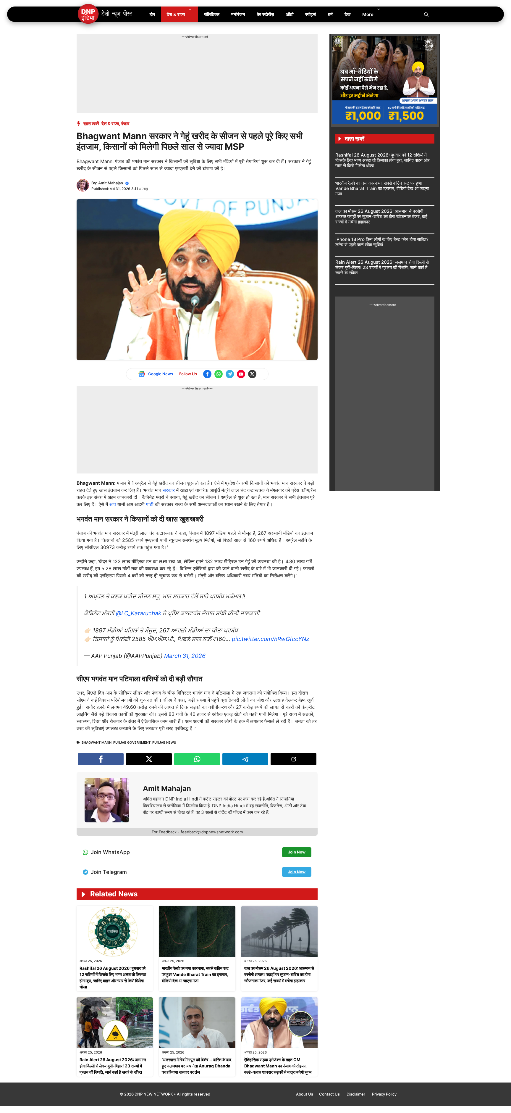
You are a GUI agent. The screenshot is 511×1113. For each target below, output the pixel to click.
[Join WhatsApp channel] (218, 374)
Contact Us (330, 1094)
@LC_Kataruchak (138, 613)
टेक (347, 14)
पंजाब (125, 123)
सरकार (169, 490)
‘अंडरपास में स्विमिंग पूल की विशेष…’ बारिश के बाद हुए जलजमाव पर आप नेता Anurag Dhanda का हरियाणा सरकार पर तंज (196, 1066)
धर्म (330, 14)
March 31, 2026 (185, 655)
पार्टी (149, 504)
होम (152, 14)
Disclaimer (356, 1094)
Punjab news (164, 742)
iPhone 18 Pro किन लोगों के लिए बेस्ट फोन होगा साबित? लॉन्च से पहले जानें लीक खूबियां (381, 241)
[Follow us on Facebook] (207, 374)
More (367, 14)
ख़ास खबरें (91, 123)
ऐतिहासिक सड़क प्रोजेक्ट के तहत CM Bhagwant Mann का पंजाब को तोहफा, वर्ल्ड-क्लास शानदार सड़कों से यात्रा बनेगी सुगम (277, 1066)
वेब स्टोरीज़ (265, 14)
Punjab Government (132, 742)
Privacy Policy (384, 1094)
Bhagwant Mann (96, 742)
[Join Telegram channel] (230, 374)
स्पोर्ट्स (310, 14)
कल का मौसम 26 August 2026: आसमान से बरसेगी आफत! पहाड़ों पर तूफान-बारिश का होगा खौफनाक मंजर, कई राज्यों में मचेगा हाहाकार (279, 974)
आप (112, 504)
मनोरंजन (238, 14)
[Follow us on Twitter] (252, 374)
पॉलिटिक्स (211, 14)
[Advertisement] (184, 52)
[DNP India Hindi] (105, 14)
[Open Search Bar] (426, 14)
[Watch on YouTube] (241, 374)
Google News (160, 373)
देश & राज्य (176, 14)
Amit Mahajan (110, 183)
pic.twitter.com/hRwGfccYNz (270, 638)
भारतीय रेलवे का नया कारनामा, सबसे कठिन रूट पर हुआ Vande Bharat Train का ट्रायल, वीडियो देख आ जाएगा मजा (195, 974)
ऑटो (289, 14)
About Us (304, 1094)
